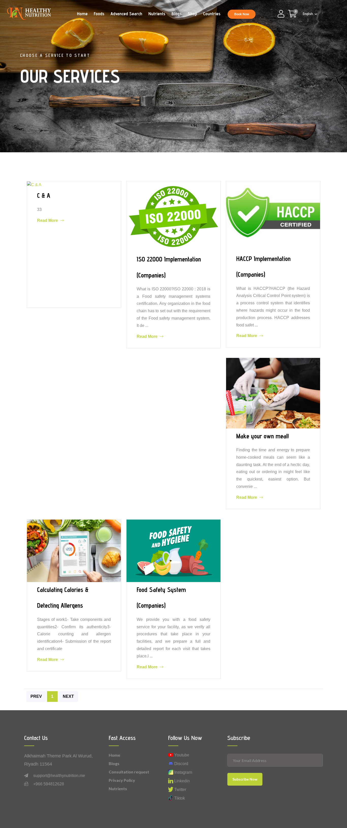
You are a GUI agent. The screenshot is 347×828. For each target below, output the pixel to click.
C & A (43, 195)
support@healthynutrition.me (59, 775)
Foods (99, 13)
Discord (180, 763)
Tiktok (179, 798)
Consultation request (129, 771)
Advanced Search (126, 13)
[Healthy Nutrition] (29, 13)
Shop (192, 13)
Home (82, 13)
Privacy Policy (122, 780)
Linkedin (181, 781)
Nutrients (156, 13)
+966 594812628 (48, 784)
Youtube (181, 755)
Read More (48, 220)
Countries (211, 13)
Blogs (176, 13)
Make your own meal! (262, 436)
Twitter (179, 789)
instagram (182, 772)
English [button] (308, 14)
